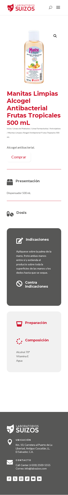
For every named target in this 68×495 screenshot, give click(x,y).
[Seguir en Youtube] (33, 478)
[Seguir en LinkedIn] (39, 478)
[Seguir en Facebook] (9, 478)
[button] (55, 36)
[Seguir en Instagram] (21, 478)
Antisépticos (55, 128)
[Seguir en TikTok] (27, 478)
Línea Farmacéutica (40, 128)
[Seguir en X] (15, 478)
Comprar (18, 157)
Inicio (9, 128)
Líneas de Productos (21, 128)
